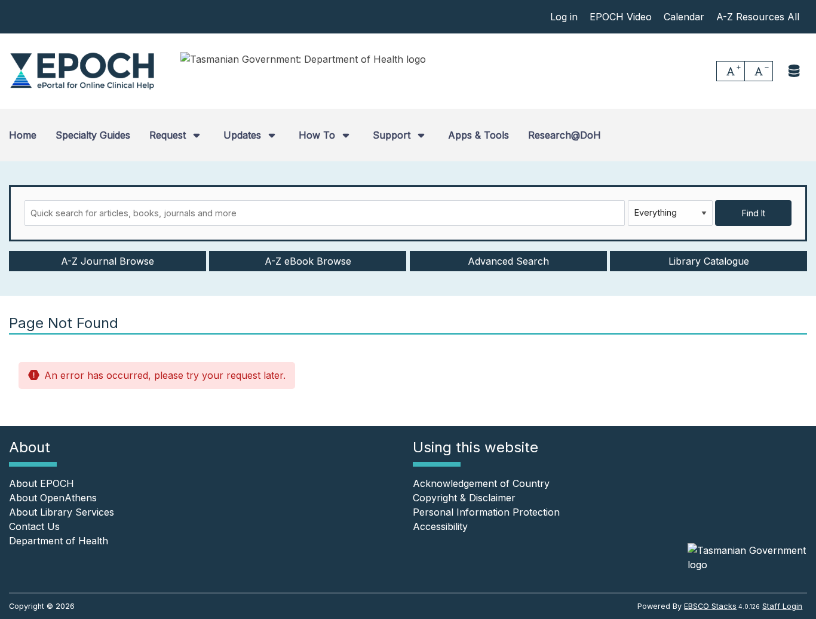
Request (169, 135)
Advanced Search (508, 261)
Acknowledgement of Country (481, 483)
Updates (243, 135)
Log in (564, 17)
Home (22, 135)
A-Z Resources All (757, 17)
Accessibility (440, 526)
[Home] (82, 71)
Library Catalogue (708, 261)
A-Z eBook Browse (308, 261)
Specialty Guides (93, 135)
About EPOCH (41, 483)
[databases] (795, 70)
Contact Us (34, 526)
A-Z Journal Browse (107, 261)
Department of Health (58, 541)
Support (393, 135)
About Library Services (61, 512)
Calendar (684, 17)
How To (318, 135)
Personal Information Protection (486, 512)
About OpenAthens (53, 498)
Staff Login (782, 606)
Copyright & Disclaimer (464, 498)
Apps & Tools (478, 135)
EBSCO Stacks (710, 606)
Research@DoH (564, 135)
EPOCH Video (621, 17)
